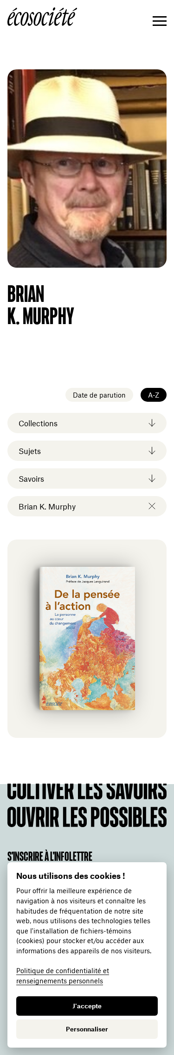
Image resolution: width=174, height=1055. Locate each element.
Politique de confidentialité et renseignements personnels (62, 975)
